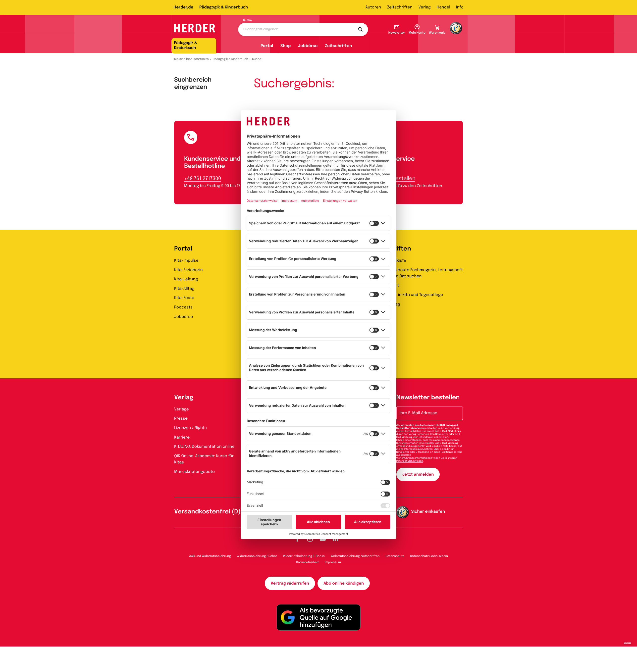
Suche (247, 20)
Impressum (333, 562)
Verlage (181, 409)
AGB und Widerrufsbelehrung (210, 556)
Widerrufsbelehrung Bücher (257, 556)
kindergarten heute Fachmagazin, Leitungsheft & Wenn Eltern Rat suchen (417, 273)
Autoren (373, 7)
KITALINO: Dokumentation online (204, 447)
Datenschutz (394, 556)
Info (460, 7)
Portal (267, 46)
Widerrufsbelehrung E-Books (303, 556)
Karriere (182, 437)
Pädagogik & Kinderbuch (223, 7)
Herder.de (183, 7)
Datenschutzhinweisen (409, 461)
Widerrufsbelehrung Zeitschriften (355, 556)
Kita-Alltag (184, 289)
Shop (285, 46)
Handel (443, 7)
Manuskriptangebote (194, 472)
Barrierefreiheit (307, 562)
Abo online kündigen (343, 583)
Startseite (201, 59)
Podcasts (183, 307)
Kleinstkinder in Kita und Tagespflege (407, 295)
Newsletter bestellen (428, 398)
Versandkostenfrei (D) (207, 512)
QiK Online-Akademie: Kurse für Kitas (204, 459)
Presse (181, 418)
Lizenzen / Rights (190, 428)
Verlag (425, 7)
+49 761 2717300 (202, 178)
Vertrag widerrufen (290, 583)
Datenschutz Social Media (429, 556)
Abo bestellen (398, 178)
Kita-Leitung (186, 279)
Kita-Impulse (186, 260)
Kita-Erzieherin (188, 270)
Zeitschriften (399, 7)
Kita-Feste (184, 298)
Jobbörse (308, 46)
